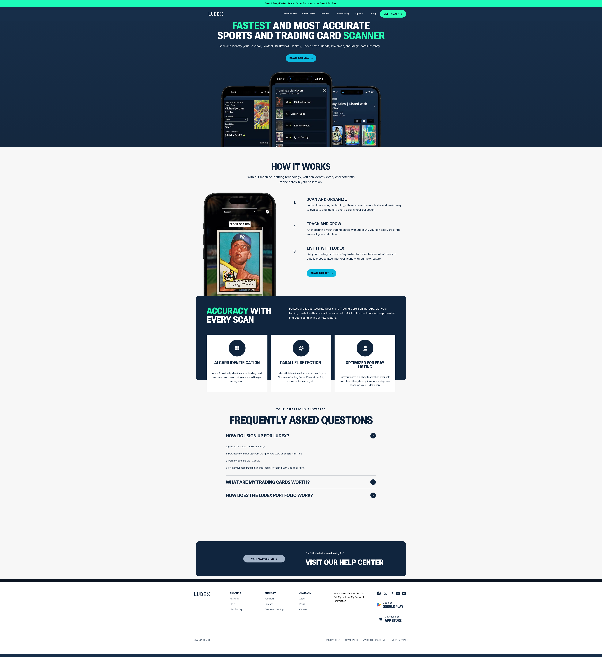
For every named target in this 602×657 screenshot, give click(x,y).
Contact (269, 603)
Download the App (274, 609)
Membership (343, 13)
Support (359, 13)
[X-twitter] (385, 593)
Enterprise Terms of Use (374, 640)
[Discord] (404, 593)
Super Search (309, 13)
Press (302, 603)
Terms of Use (351, 640)
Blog (373, 13)
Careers (303, 609)
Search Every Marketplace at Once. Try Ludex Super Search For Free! (301, 3)
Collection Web (289, 13)
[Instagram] (391, 593)
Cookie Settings (399, 640)
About (302, 598)
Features (325, 13)
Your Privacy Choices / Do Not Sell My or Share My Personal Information (349, 597)
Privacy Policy (333, 640)
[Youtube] (398, 593)
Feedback (269, 598)
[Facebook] (379, 593)
